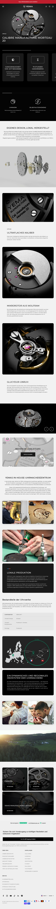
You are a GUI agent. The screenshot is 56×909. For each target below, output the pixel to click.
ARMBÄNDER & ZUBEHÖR (31, 871)
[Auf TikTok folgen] (14, 896)
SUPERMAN (28, 856)
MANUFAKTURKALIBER (8, 856)
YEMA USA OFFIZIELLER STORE (10, 868)
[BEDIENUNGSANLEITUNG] (28, 452)
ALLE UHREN (28, 853)
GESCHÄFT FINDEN (7, 861)
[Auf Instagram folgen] (7, 896)
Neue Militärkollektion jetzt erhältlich (28, 1)
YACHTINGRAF (28, 868)
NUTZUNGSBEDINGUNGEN (9, 889)
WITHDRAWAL (5, 881)
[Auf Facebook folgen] (3, 896)
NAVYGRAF (27, 858)
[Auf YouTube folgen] (11, 896)
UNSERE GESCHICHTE (7, 853)
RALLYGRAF (28, 866)
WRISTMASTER (28, 861)
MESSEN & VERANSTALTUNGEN (10, 866)
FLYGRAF (27, 863)
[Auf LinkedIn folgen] (18, 896)
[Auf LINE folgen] (22, 896)
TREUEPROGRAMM (7, 863)
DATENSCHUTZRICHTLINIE (8, 886)
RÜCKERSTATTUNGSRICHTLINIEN (10, 884)
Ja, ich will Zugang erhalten (28, 839)
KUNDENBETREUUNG (7, 879)
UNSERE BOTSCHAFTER (8, 858)
